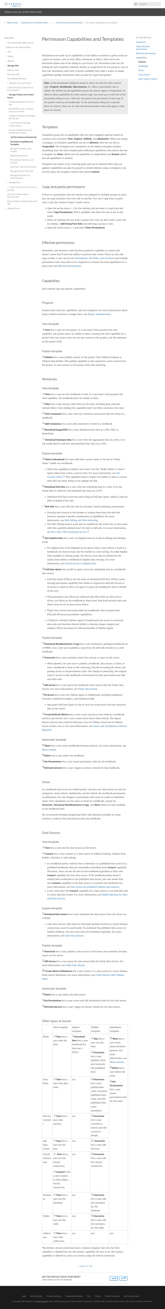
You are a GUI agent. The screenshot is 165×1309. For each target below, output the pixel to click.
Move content (49, 749)
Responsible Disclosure (74, 1296)
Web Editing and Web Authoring (81, 520)
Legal (24, 1296)
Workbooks (143, 66)
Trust (89, 1296)
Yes (113, 1278)
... (52, 23)
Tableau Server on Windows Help (34, 23)
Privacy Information (54, 1296)
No (122, 1278)
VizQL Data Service (87, 689)
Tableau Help (12, 23)
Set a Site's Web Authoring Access (69, 532)
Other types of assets (147, 79)
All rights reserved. (41, 1301)
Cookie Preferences (112, 1296)
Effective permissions (69, 266)
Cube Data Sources (74, 935)
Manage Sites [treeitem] (13, 66)
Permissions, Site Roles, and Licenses (94, 258)
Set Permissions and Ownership (69, 23)
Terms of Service (36, 1296)
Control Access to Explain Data (80, 563)
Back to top (86, 1266)
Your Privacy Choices (131, 1296)
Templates (141, 42)
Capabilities (141, 57)
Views (141, 70)
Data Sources (144, 75)
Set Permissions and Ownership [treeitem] (23, 137)
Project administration (99, 314)
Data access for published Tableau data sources (95, 887)
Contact (98, 1296)
